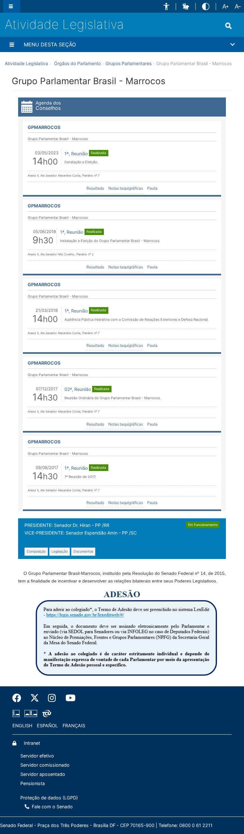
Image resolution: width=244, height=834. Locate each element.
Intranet (31, 743)
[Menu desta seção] (12, 44)
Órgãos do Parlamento (77, 63)
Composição (36, 551)
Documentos (83, 551)
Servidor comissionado (45, 765)
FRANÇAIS (74, 725)
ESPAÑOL (47, 725)
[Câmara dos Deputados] (17, 713)
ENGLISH (22, 725)
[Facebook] (19, 698)
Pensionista (32, 783)
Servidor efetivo (37, 755)
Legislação (59, 551)
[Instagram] (52, 698)
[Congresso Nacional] (31, 713)
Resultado (95, 188)
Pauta (152, 188)
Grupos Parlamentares (128, 63)
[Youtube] (67, 698)
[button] (166, 6)
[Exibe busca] (230, 25)
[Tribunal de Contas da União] (45, 713)
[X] (35, 698)
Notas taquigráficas (125, 188)
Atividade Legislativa (64, 24)
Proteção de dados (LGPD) (49, 797)
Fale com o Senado (51, 806)
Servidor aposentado (42, 774)
